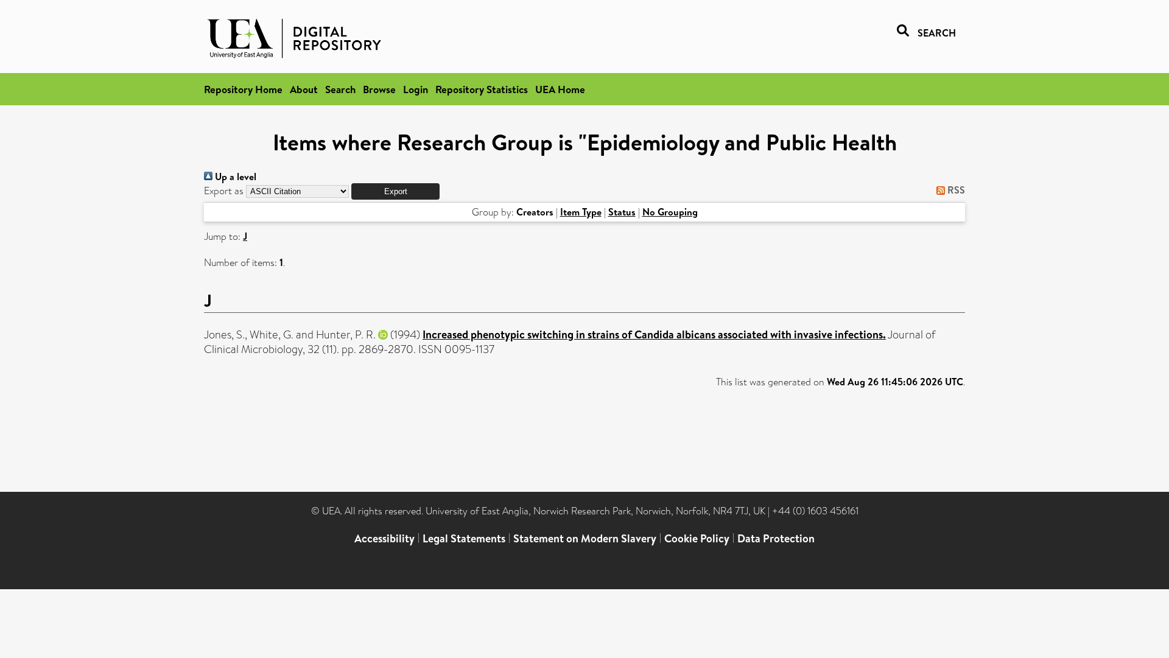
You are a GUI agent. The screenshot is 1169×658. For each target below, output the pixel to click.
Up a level (234, 176)
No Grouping (670, 212)
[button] (395, 191)
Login (415, 89)
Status (622, 212)
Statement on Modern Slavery (584, 538)
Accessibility (384, 538)
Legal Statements (464, 538)
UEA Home (560, 89)
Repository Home (243, 89)
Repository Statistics (481, 89)
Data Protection (776, 538)
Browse (379, 89)
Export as (224, 191)
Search (340, 89)
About (304, 89)
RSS (955, 190)
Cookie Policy (696, 538)
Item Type (581, 212)
